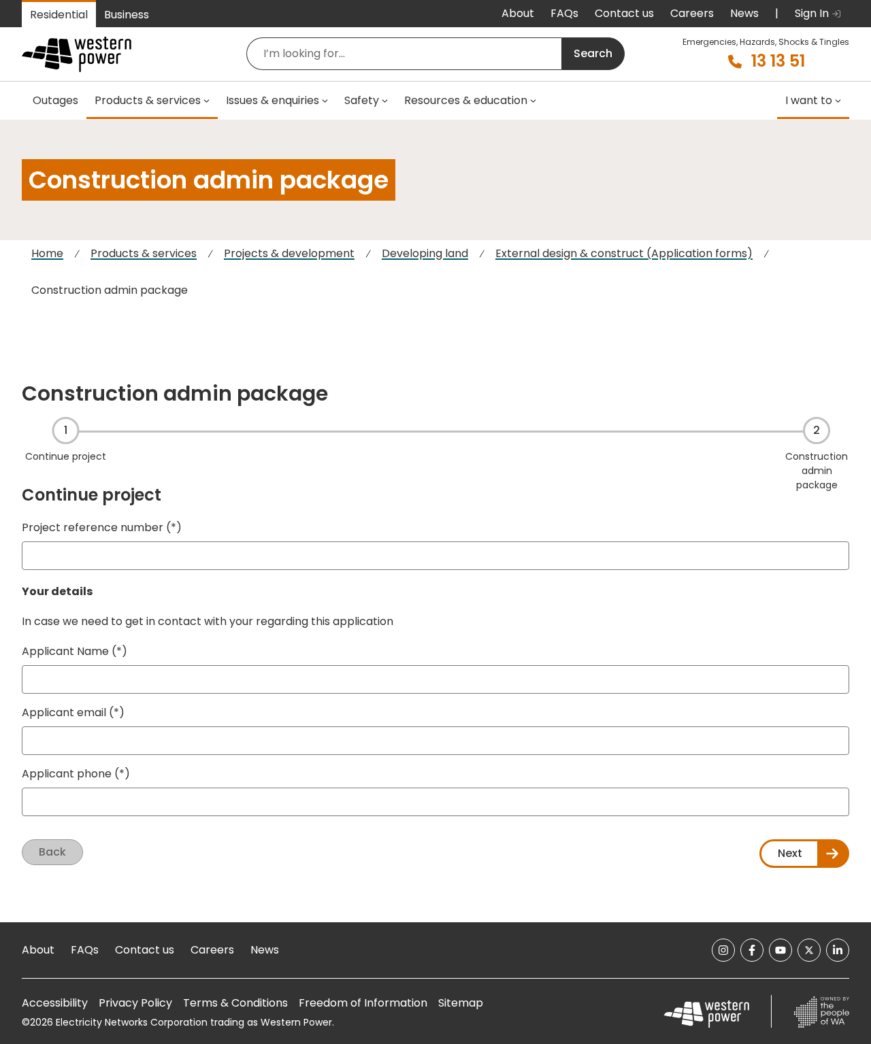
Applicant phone (67, 773)
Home (47, 253)
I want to (808, 100)
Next (790, 853)
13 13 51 (778, 61)
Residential (59, 14)
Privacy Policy (135, 1003)
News (744, 13)
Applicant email (64, 712)
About (518, 13)
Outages (55, 100)
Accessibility (55, 1003)
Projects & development (289, 253)
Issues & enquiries (272, 100)
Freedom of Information (363, 1003)
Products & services (148, 100)
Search (593, 53)
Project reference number (92, 527)
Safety (361, 100)
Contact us (624, 13)
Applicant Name (65, 651)
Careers (692, 13)
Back (52, 852)
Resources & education (465, 100)
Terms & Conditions (235, 1003)
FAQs (564, 13)
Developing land (425, 253)
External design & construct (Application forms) (624, 253)
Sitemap (460, 1003)
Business (126, 14)
